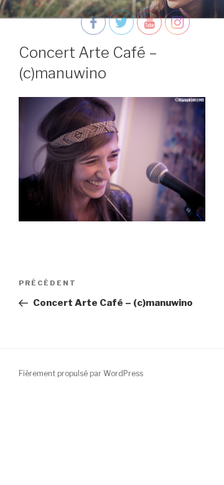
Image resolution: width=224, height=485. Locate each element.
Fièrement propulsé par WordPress (81, 373)
